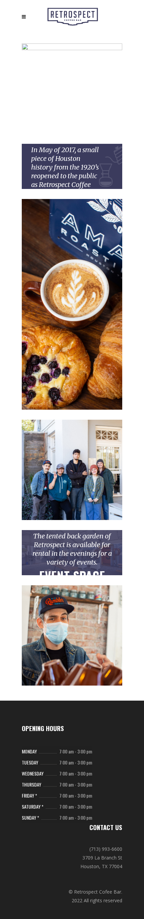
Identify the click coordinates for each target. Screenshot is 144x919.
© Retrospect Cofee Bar (95, 892)
